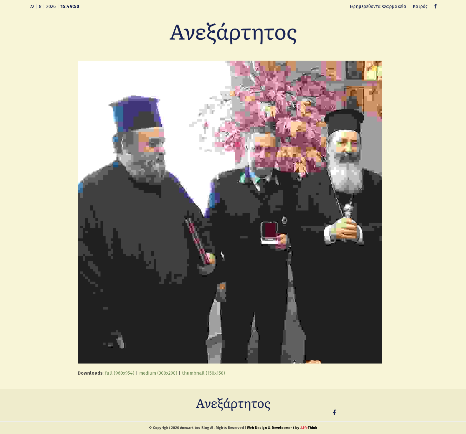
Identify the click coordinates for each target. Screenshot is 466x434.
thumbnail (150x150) (203, 373)
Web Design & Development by (282, 428)
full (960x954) (119, 373)
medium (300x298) (158, 373)
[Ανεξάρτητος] (233, 33)
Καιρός (420, 6)
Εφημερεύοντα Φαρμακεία (378, 6)
